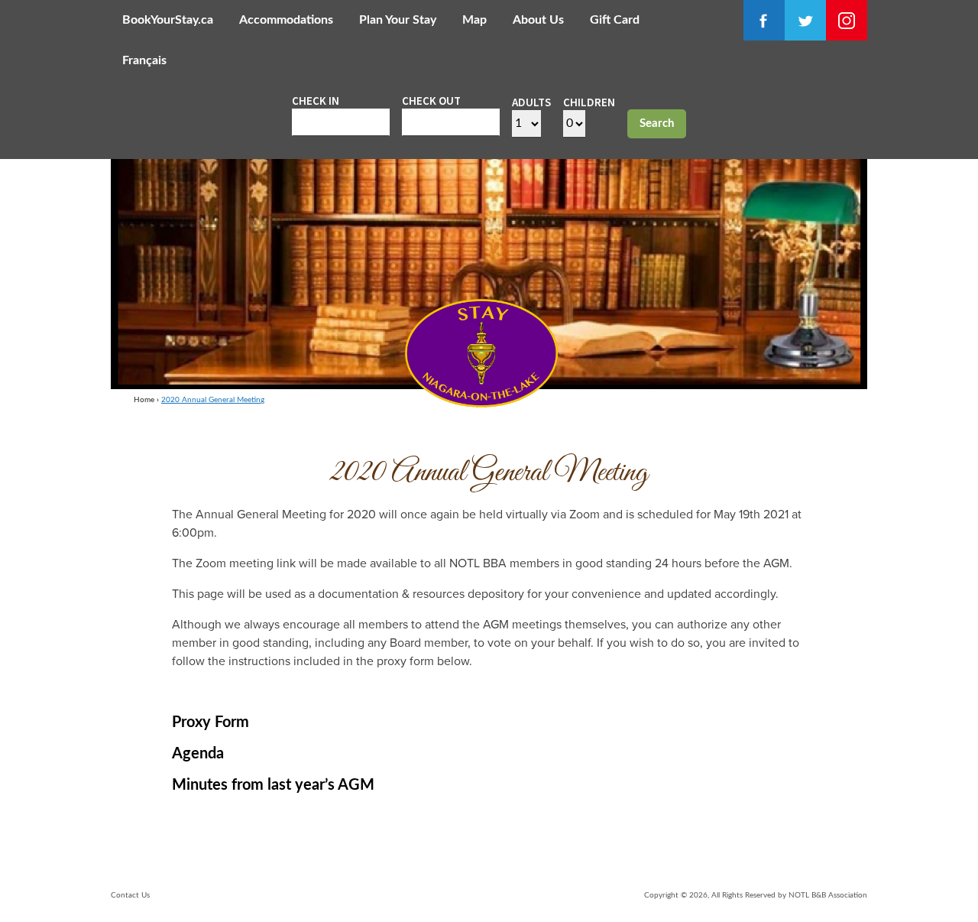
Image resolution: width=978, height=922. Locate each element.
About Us (538, 20)
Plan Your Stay (397, 20)
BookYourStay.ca (167, 20)
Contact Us (130, 895)
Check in (315, 100)
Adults (531, 102)
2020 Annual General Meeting (212, 400)
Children (589, 102)
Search (657, 123)
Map (474, 20)
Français (144, 60)
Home (144, 400)
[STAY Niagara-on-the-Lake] (481, 403)
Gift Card (615, 20)
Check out (431, 100)
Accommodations (286, 20)
